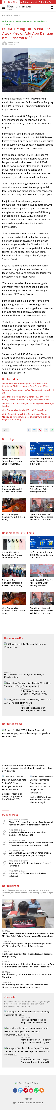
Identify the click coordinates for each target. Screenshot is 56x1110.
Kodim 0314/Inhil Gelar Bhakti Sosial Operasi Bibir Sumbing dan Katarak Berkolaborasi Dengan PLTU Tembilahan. (41, 800)
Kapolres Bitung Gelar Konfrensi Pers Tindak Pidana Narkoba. (27, 975)
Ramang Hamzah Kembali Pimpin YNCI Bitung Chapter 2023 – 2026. (34, 1021)
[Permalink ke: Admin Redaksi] (4, 43)
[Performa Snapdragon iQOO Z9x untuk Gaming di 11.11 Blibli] (42, 449)
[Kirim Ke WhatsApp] (52, 430)
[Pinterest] (25, 1090)
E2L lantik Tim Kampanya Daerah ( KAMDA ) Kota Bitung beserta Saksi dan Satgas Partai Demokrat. (26, 398)
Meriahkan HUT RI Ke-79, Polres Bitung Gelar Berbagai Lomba (28, 404)
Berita (5, 21)
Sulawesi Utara (41, 21)
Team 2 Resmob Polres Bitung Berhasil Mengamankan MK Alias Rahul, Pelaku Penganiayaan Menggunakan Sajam (28, 934)
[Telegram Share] (46, 430)
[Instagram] (31, 1090)
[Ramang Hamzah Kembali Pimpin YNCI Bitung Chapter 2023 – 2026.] (28, 1013)
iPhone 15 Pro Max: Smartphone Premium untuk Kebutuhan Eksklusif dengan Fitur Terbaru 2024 (25, 384)
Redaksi (28, 1099)
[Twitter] (20, 1090)
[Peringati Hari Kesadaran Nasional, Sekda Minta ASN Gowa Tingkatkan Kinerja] (28, 701)
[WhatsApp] (36, 1090)
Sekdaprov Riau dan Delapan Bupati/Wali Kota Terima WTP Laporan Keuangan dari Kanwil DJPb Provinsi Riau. (13, 796)
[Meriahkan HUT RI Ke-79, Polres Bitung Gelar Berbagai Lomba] (42, 477)
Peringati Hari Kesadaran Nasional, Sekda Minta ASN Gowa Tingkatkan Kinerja (33, 709)
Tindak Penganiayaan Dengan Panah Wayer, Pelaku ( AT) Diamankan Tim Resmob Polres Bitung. (27, 944)
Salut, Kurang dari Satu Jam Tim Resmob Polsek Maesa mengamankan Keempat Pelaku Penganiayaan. (25, 986)
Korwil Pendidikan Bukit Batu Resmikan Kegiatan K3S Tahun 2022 (27, 833)
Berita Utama (15, 21)
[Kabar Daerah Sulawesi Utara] (20, 7)
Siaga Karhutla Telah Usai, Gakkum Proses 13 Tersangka (30, 864)
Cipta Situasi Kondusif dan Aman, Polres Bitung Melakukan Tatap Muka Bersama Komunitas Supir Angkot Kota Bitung (26, 417)
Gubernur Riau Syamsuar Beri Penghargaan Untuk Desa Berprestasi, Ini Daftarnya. (30, 854)
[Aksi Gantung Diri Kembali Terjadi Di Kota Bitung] (14, 505)
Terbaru (6, 24)
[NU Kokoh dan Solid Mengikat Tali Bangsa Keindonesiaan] (28, 655)
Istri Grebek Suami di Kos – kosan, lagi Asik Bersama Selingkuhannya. (27, 955)
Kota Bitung (27, 21)
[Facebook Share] (29, 430)
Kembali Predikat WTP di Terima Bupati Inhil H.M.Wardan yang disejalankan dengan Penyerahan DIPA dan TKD (27, 768)
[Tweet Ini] (34, 430)
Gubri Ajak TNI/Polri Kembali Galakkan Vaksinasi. (27, 874)
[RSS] (41, 1090)
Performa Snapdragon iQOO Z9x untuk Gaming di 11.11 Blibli (28, 391)
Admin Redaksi (13, 42)
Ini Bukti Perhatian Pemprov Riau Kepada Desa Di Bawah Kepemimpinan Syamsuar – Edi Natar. (31, 844)
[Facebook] (15, 1090)
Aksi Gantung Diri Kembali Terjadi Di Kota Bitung (25, 410)
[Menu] (4, 7)
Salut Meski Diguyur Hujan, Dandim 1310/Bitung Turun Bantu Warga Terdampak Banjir (36, 692)
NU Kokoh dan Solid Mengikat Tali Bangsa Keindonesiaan (24, 675)
